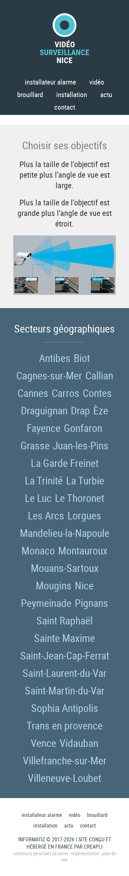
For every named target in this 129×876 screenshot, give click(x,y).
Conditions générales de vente (40, 853)
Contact (64, 107)
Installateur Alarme (50, 82)
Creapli (93, 846)
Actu (106, 94)
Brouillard (30, 94)
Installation (71, 94)
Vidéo (96, 82)
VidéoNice (64, 51)
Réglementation (85, 853)
